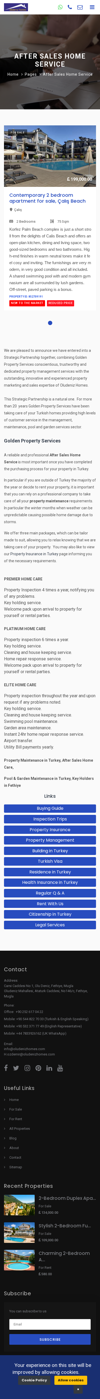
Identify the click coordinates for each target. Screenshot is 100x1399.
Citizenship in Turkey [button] (50, 914)
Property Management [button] (50, 840)
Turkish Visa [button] (50, 861)
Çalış (18, 210)
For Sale (15, 1109)
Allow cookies (71, 1380)
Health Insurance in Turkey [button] (50, 882)
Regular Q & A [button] (50, 893)
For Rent (15, 1119)
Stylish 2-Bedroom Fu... (65, 1226)
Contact (15, 1157)
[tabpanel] (50, 222)
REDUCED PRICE (61, 303)
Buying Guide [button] (50, 808)
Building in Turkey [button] (50, 851)
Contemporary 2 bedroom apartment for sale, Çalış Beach (47, 198)
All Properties (19, 1129)
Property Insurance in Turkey (34, 554)
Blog (13, 1138)
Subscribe (50, 1339)
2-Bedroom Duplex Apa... (67, 1198)
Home (13, 74)
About (14, 1148)
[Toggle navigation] (92, 7)
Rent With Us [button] (50, 904)
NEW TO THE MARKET (27, 303)
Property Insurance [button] (50, 830)
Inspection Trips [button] (50, 819)
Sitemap (15, 1167)
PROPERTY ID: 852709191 (26, 296)
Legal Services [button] (50, 925)
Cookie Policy (34, 1380)
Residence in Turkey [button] (50, 872)
